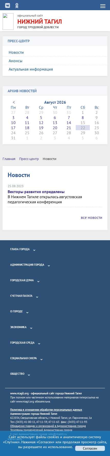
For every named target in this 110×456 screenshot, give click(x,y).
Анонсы (16, 60)
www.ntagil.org (19, 393)
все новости (91, 217)
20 (55, 127)
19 (41, 127)
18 (27, 127)
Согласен (90, 448)
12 (41, 122)
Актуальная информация (31, 69)
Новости (16, 52)
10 (13, 122)
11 (27, 122)
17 (13, 127)
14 (69, 122)
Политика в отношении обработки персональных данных (46, 409)
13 (55, 122)
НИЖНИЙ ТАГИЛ (39, 21)
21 (69, 127)
